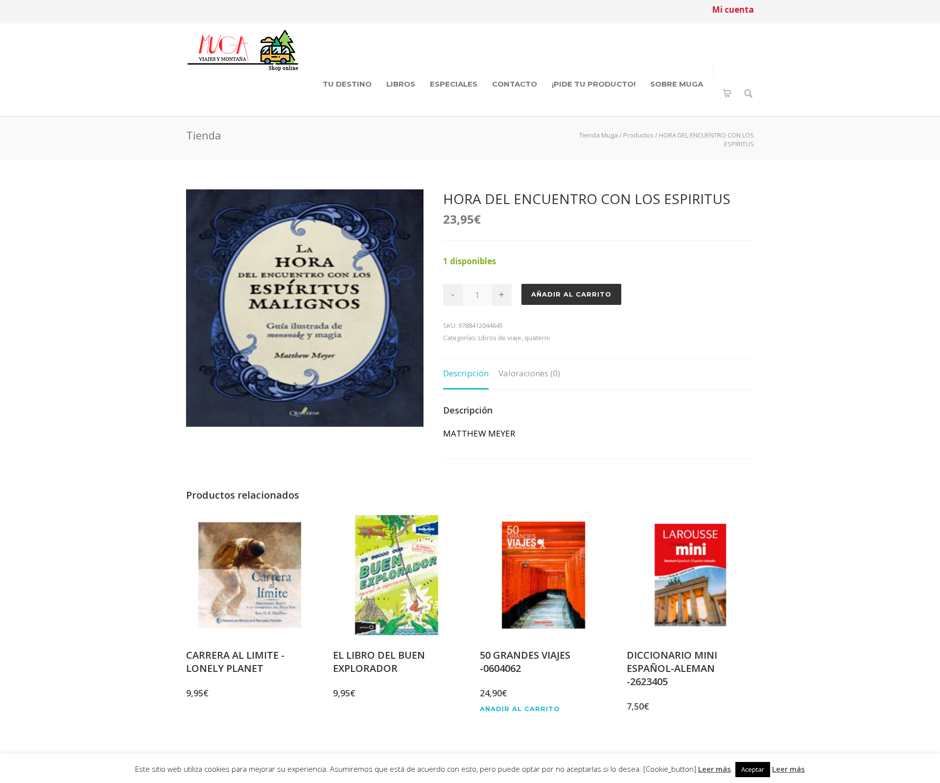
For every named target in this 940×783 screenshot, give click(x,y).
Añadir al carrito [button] (520, 709)
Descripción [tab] (466, 373)
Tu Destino (347, 84)
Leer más (714, 769)
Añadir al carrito (571, 294)
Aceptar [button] (752, 769)
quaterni (537, 337)
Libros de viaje (499, 337)
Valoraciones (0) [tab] (529, 373)
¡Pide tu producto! (593, 84)
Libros (400, 84)
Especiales (453, 84)
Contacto (514, 84)
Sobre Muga (676, 84)
